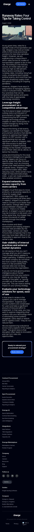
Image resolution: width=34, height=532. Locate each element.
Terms (7, 523)
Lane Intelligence (7, 421)
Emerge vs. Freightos (8, 501)
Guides (4, 487)
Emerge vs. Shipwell (8, 499)
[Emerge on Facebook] (16, 475)
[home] (9, 4)
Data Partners (6, 429)
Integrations (6, 426)
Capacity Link (6, 437)
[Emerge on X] (8, 475)
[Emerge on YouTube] (12, 475)
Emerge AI (6, 410)
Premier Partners (7, 434)
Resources (5, 461)
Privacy (16, 523)
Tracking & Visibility (8, 402)
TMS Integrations (7, 432)
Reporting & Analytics (8, 388)
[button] (29, 4)
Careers (4, 459)
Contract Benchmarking (9, 415)
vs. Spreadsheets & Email (9, 506)
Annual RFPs (6, 381)
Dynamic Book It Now (8, 399)
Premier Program (7, 448)
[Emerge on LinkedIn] (3, 475)
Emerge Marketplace (9, 442)
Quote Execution (7, 397)
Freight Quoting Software (9, 490)
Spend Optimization (8, 413)
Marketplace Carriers (8, 445)
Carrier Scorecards (8, 386)
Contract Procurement (10, 378)
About (4, 456)
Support (4, 466)
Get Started (21, 4)
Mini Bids (4, 383)
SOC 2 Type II (25, 523)
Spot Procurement (8, 394)
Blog (3, 464)
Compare (5, 496)
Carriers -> (7, 482)
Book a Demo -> (17, 352)
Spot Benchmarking (8, 418)
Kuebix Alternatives (8, 504)
